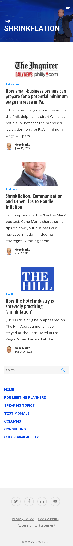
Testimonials (17, 413)
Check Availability (21, 437)
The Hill (10, 294)
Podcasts (12, 189)
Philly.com (12, 84)
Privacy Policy (23, 519)
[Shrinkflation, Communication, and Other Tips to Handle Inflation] (36, 174)
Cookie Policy (48, 519)
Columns (12, 421)
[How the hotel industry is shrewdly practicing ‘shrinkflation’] (36, 279)
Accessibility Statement (37, 525)
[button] (68, 7)
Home (9, 389)
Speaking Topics (19, 405)
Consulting (15, 429)
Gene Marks (22, 144)
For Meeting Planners (25, 397)
